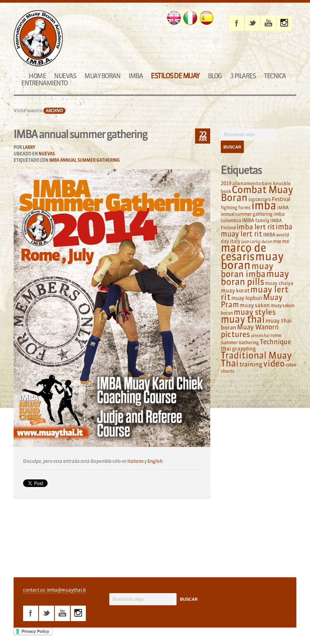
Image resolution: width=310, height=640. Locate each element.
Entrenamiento (44, 83)
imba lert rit (256, 226)
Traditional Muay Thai (256, 359)
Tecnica (275, 76)
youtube (268, 23)
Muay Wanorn (258, 327)
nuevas (47, 153)
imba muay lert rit (256, 230)
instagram (284, 23)
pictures (235, 334)
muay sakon (255, 305)
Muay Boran (102, 76)
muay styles (255, 312)
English (155, 461)
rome (276, 335)
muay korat (235, 290)
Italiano (135, 461)
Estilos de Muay (175, 75)
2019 (226, 183)
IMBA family (256, 220)
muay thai (243, 319)
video (274, 363)
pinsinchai (260, 335)
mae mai (281, 241)
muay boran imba (247, 270)
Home (37, 76)
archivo (54, 110)
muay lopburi (246, 298)
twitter (252, 23)
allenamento (246, 183)
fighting (229, 207)
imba (263, 205)
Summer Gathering (240, 342)
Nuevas (65, 76)
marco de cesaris (243, 252)
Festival (281, 199)
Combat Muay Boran (257, 194)
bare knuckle (276, 183)
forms (244, 207)
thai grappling (238, 348)
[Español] (206, 17)
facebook (236, 23)
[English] (173, 17)
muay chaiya (279, 283)
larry (29, 147)
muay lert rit (254, 293)
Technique (275, 342)
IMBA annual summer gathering (84, 160)
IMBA (136, 76)
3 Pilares (243, 76)
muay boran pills (255, 277)
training (250, 364)
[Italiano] (190, 17)
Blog (215, 76)
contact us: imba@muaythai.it (54, 590)
